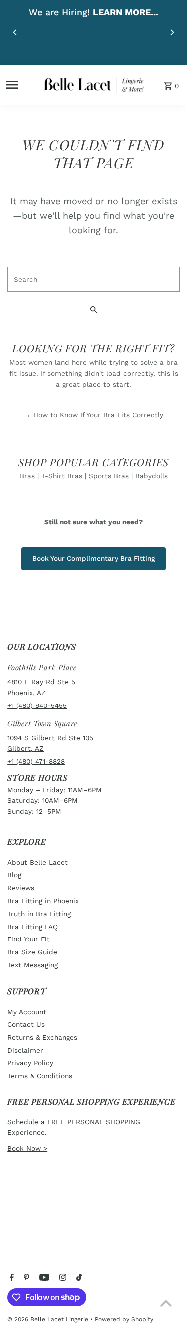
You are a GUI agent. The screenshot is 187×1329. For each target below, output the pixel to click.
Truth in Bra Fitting (39, 914)
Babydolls (151, 476)
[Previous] (15, 32)
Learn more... (125, 12)
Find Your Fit (28, 939)
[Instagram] (61, 1278)
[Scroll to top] (166, 1303)
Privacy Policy (30, 1063)
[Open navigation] (21, 85)
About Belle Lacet (37, 862)
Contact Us (26, 1024)
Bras (27, 476)
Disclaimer (25, 1050)
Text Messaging (32, 965)
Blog (14, 875)
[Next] (171, 32)
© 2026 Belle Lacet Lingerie (48, 1319)
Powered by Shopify (124, 1319)
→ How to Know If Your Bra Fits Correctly (93, 415)
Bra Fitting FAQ (32, 927)
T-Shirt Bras (61, 476)
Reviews (20, 888)
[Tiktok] (78, 1278)
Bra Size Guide (32, 952)
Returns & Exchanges (42, 1037)
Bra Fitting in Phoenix (43, 901)
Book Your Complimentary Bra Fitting (93, 558)
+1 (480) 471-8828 (36, 761)
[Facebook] (10, 1278)
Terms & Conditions (39, 1076)
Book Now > (27, 1148)
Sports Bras (109, 476)
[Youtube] (43, 1278)
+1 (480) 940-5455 (37, 705)
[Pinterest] (25, 1278)
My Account (26, 1012)
